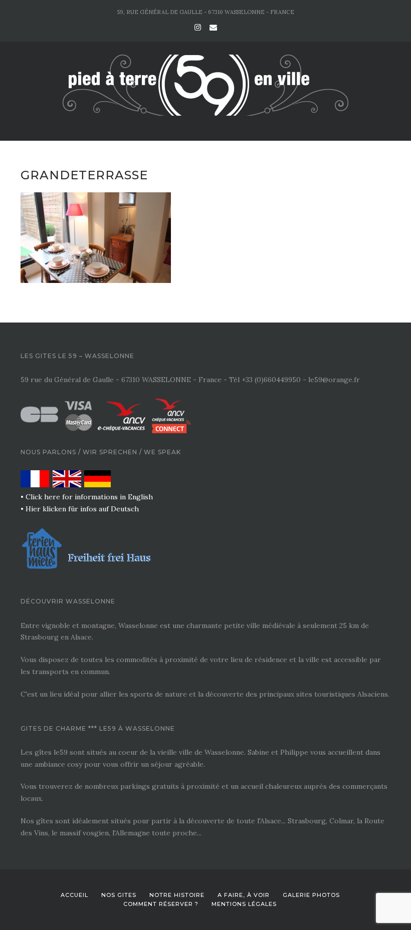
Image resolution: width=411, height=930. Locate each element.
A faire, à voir (244, 894)
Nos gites (118, 894)
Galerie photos (311, 894)
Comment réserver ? (160, 903)
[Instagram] (197, 27)
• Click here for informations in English (87, 496)
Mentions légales (244, 903)
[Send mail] (213, 27)
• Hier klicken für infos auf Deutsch (80, 508)
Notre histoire (176, 894)
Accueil (74, 894)
